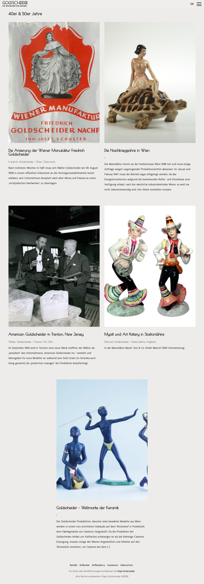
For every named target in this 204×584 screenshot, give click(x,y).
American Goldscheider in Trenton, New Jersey (46, 334)
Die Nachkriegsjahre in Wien (127, 150)
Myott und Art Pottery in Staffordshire (134, 334)
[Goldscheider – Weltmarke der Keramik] (102, 439)
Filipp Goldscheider (126, 571)
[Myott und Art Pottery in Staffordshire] (150, 266)
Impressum (112, 565)
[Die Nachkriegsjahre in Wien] (150, 82)
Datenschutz (126, 565)
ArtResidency (98, 565)
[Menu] (199, 4)
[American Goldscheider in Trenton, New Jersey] (54, 266)
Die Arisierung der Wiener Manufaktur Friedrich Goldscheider (46, 152)
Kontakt (73, 565)
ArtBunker (85, 565)
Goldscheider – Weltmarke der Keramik (87, 507)
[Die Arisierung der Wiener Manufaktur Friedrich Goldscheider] (54, 82)
